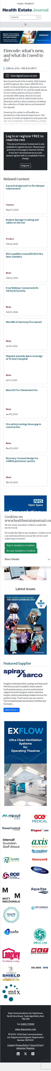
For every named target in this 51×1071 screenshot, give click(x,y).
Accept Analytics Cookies (21, 550)
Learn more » (11, 717)
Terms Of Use (36, 1053)
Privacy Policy (22, 1053)
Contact (11, 1053)
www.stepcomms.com (25, 1037)
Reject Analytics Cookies (21, 545)
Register (29, 3)
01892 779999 (27, 1032)
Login (20, 3)
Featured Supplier (17, 671)
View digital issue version (23, 75)
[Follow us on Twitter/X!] (25, 1062)
